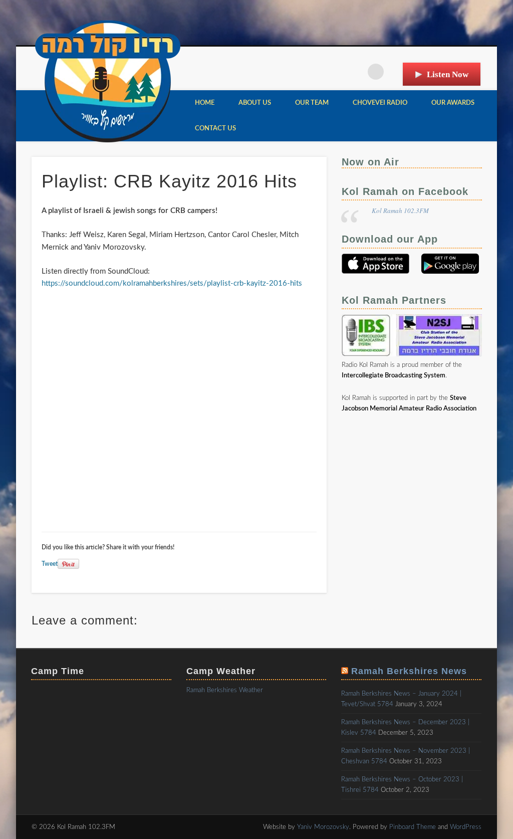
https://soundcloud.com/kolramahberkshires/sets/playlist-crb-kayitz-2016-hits (172, 283)
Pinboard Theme (412, 827)
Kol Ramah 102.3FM (400, 210)
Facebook (335, 72)
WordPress (465, 827)
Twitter (355, 72)
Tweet (50, 564)
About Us (254, 103)
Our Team (312, 103)
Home (204, 103)
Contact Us (215, 128)
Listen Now (447, 74)
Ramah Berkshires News (409, 671)
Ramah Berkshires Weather (224, 690)
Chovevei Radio (380, 103)
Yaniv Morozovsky (323, 827)
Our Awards (452, 103)
